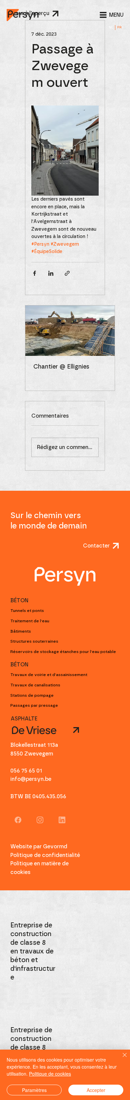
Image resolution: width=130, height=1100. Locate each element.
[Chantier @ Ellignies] (70, 330)
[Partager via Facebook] (34, 273)
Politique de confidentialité (45, 855)
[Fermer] (121, 1059)
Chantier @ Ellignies (61, 367)
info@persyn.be (30, 779)
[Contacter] (53, 730)
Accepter (96, 1090)
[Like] (18, 819)
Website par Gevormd (38, 846)
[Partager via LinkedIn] (51, 273)
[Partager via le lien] (67, 273)
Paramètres (34, 1090)
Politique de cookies (50, 1073)
